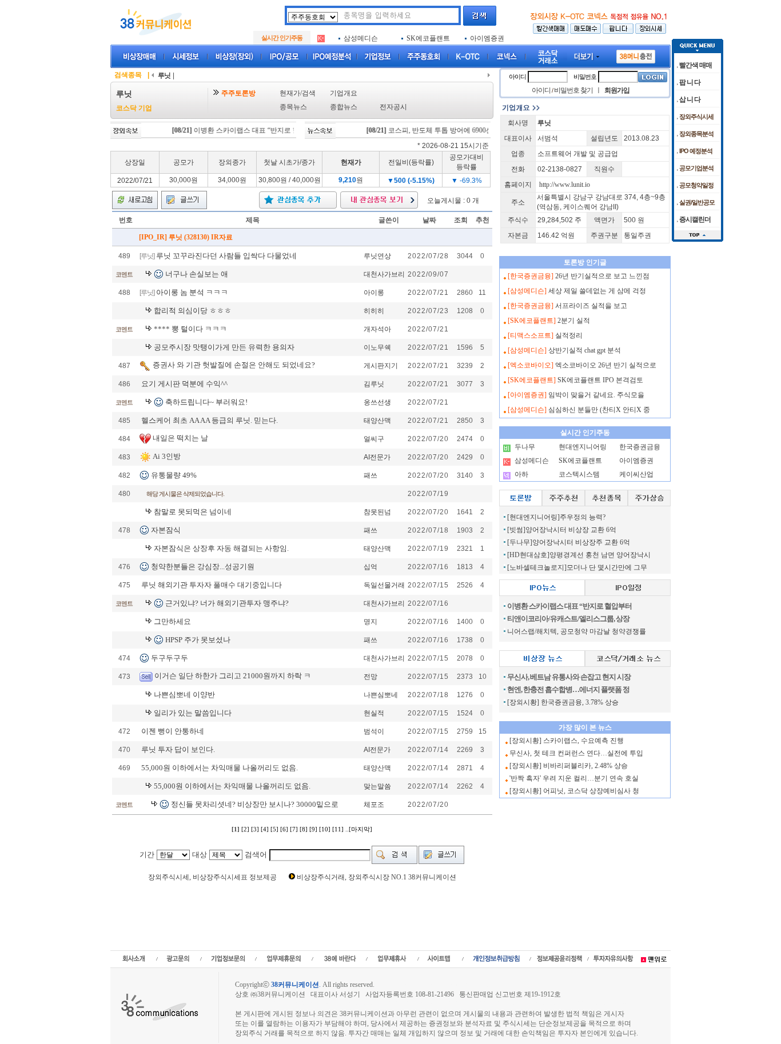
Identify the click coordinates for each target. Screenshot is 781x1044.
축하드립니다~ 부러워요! (206, 402)
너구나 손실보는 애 (196, 274)
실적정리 (569, 335)
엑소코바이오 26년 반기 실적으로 (605, 365)
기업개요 (343, 93)
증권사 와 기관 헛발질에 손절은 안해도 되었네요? (234, 365)
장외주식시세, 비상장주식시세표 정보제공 (212, 877)
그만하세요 (172, 621)
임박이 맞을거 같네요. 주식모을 (596, 395)
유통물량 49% (174, 475)
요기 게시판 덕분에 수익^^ (184, 383)
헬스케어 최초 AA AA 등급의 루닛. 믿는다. (209, 420)
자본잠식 (166, 530)
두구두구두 (169, 658)
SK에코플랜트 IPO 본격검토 (600, 380)
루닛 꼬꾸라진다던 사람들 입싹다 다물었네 (226, 255)
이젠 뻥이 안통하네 (172, 731)
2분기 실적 (573, 321)
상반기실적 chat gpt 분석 (584, 350)
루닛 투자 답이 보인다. (178, 749)
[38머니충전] (635, 54)
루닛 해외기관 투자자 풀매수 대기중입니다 (211, 585)
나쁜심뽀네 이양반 (184, 694)
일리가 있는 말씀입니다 (193, 713)
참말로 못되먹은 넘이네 (193, 511)
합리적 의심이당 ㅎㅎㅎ (193, 310)
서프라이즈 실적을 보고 (591, 306)
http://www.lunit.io (564, 185)
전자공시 (393, 107)
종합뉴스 (343, 107)
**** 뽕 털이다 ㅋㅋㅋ (190, 329)
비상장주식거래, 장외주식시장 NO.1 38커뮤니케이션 (376, 877)
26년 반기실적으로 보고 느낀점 (602, 276)
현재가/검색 (298, 93)
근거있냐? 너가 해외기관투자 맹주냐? (227, 603)
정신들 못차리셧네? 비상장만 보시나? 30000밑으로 (254, 804)
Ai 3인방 (167, 456)
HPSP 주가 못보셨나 (197, 639)
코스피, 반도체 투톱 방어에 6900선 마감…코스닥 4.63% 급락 (462, 130)
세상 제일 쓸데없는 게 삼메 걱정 (597, 291)
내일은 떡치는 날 (180, 438)
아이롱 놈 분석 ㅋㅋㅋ (192, 292)
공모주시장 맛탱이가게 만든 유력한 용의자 (224, 347)
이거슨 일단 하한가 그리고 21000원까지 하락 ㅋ (232, 675)
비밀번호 (584, 76)
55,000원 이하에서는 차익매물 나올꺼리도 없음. (219, 767)
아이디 (517, 76)
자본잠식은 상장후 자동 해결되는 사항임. (221, 548)
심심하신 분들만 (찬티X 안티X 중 (599, 410)
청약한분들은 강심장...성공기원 (202, 566)
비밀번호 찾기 (573, 90)
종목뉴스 (293, 107)
